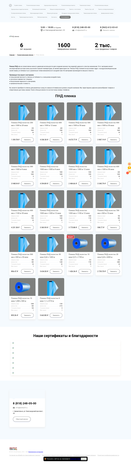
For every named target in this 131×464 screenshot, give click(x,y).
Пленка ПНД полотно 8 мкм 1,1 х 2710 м (50, 299)
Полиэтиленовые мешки (101, 5)
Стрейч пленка (18, 5)
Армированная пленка (107, 13)
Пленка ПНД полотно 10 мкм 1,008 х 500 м (21, 299)
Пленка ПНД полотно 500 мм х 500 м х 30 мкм (22, 255)
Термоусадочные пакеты (26, 17)
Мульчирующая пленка (36, 13)
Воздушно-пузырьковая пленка (70, 13)
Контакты (54, 17)
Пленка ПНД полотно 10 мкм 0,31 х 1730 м (79, 255)
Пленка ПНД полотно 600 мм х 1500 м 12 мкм (51, 124)
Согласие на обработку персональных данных (24, 455)
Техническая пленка (84, 5)
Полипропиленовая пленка (18, 13)
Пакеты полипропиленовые (106, 9)
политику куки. (75, 459)
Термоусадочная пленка (90, 13)
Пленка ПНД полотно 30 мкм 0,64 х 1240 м (50, 255)
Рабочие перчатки (42, 17)
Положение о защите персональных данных (57, 455)
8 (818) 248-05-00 (81, 27)
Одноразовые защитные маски (19, 9)
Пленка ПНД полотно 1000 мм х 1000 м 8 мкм (50, 167)
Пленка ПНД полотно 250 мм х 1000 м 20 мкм (22, 124)
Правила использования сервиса (85, 455)
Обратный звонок (22, 419)
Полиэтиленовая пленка (33, 5)
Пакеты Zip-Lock (89, 9)
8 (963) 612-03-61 (109, 27)
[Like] (129, 165)
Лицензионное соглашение (35, 452)
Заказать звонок (109, 30)
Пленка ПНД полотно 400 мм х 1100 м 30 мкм (22, 211)
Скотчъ (13, 17)
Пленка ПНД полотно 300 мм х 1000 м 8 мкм (22, 167)
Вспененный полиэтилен (39, 9)
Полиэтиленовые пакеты (68, 5)
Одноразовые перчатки (50, 5)
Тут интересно (65, 17)
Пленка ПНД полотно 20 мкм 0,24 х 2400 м (107, 255)
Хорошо (83, 459)
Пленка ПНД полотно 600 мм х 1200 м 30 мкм (108, 167)
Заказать (27, 140)
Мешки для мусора (52, 13)
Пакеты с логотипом (75, 9)
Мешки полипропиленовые (57, 9)
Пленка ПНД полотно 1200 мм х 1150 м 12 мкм (79, 211)
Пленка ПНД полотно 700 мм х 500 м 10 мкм (108, 211)
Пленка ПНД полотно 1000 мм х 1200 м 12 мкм (50, 211)
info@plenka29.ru (81, 30)
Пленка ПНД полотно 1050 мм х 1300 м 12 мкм (79, 167)
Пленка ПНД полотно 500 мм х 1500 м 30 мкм (79, 124)
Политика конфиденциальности (108, 455)
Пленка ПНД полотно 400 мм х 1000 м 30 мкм (108, 124)
